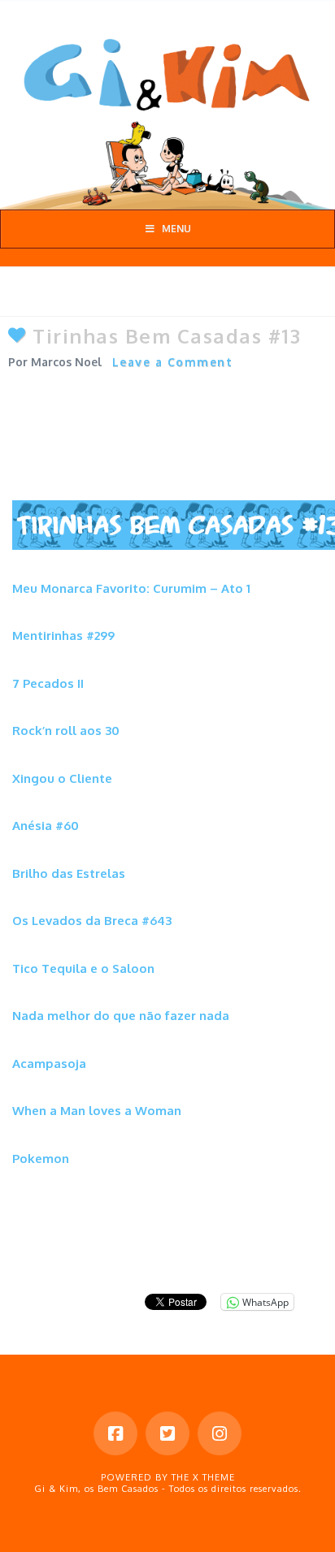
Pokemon (40, 1158)
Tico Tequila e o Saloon (83, 968)
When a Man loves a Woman (96, 1110)
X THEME (214, 1477)
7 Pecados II (48, 683)
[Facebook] (115, 1433)
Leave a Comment (172, 362)
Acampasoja (49, 1063)
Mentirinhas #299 (63, 635)
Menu (176, 229)
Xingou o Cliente (62, 778)
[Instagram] (219, 1433)
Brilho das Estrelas (68, 873)
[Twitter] (167, 1433)
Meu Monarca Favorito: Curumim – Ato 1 (131, 588)
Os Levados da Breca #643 (92, 920)
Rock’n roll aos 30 (66, 730)
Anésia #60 (45, 825)
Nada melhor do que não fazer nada (120, 1015)
